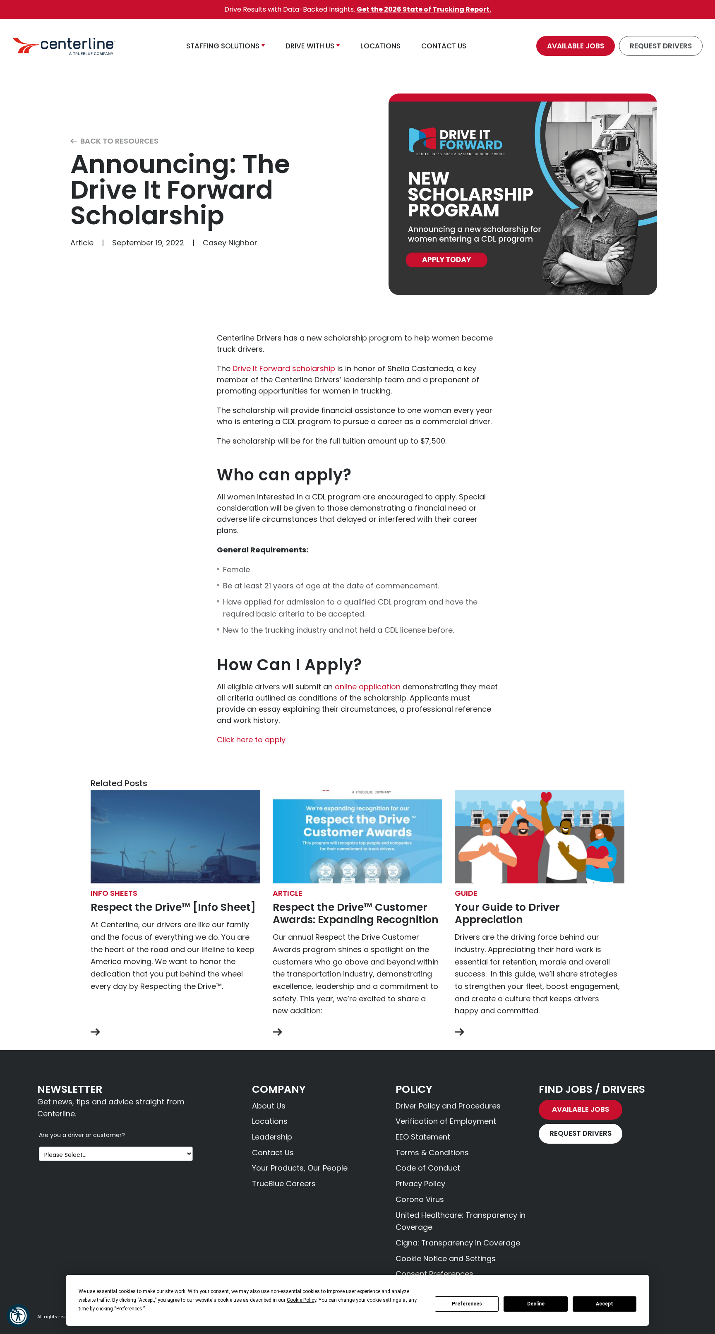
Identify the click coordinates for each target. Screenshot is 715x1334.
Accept (604, 1304)
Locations (270, 1121)
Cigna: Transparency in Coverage (458, 1243)
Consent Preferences (434, 1274)
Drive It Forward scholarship (284, 368)
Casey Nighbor (230, 243)
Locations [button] (380, 46)
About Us (269, 1106)
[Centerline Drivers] (64, 46)
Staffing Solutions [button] (222, 46)
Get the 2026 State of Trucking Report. (424, 9)
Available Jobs (575, 46)
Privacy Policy (420, 1183)
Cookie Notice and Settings (446, 1258)
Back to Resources (118, 141)
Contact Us (273, 1152)
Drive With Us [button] (310, 46)
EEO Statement (423, 1137)
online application (368, 686)
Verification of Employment (446, 1121)
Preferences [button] (129, 1309)
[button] (18, 1315)
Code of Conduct (428, 1168)
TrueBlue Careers (284, 1183)
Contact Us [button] (443, 46)
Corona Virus (420, 1199)
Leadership (272, 1137)
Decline (536, 1304)
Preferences (467, 1304)
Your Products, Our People (300, 1168)
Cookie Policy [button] (301, 1300)
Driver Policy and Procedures (448, 1106)
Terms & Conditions (432, 1152)
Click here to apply (251, 739)
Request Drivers (661, 46)
